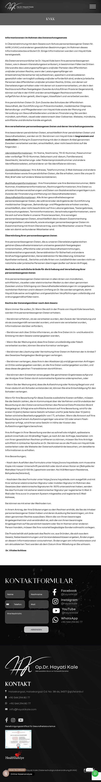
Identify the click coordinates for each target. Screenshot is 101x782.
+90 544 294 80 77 (19, 697)
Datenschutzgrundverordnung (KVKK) (58, 770)
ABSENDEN (36, 629)
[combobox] (9, 604)
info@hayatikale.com (22, 709)
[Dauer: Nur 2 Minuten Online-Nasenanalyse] (6, 773)
